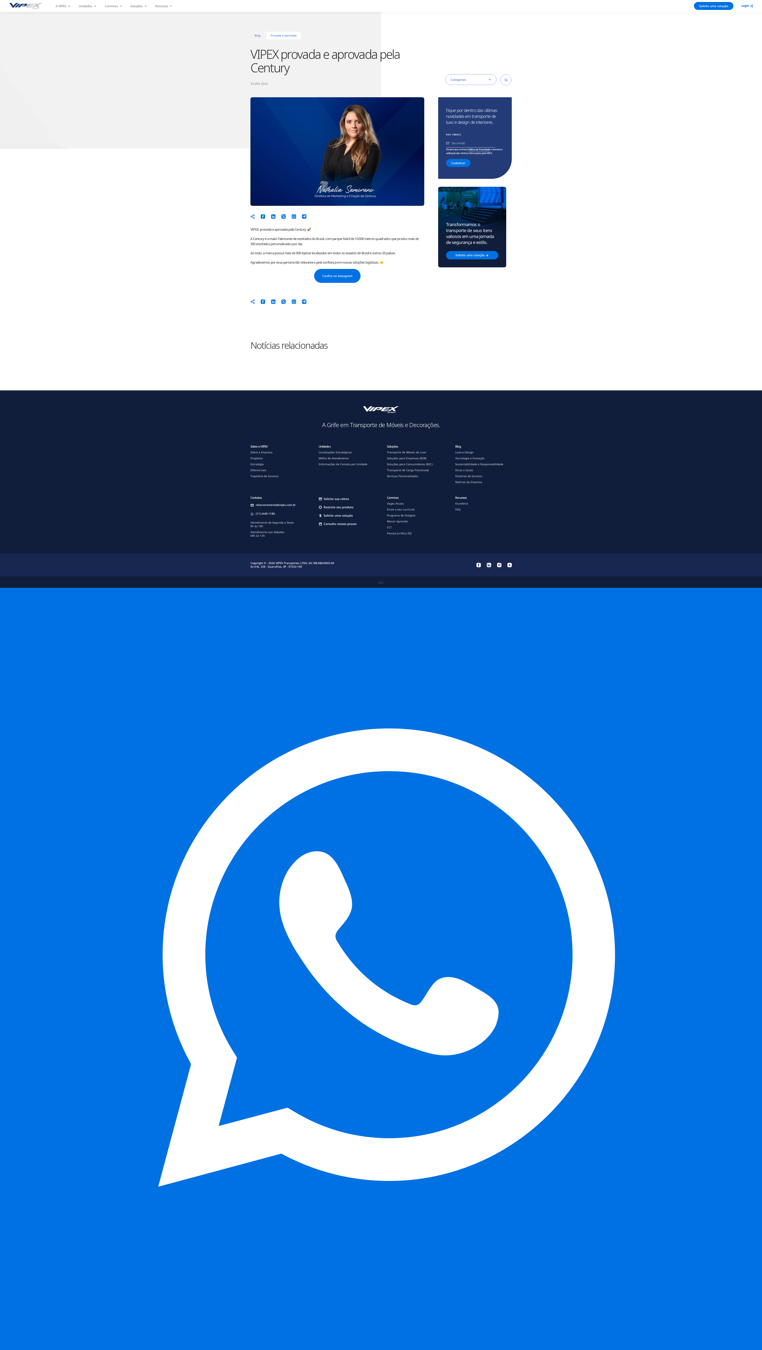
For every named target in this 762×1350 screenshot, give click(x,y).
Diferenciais (258, 470)
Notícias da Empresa (468, 482)
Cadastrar (458, 163)
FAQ (458, 509)
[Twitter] (283, 216)
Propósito (256, 458)
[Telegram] (304, 216)
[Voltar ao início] (26, 6)
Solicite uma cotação (713, 6)
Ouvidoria (461, 503)
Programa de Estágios (401, 515)
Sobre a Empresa (261, 452)
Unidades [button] (85, 6)
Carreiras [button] (111, 6)
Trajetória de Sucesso (264, 476)
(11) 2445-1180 (265, 513)
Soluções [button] (136, 6)
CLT (389, 527)
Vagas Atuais (395, 503)
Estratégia (257, 464)
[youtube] (509, 565)
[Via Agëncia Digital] (381, 582)
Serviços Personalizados (402, 476)
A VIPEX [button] (61, 6)
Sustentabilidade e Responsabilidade (479, 464)
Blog (257, 35)
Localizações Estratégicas (335, 452)
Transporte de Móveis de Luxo (406, 452)
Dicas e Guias (464, 470)
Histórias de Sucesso (468, 476)
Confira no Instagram (337, 276)
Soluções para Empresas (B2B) (406, 458)
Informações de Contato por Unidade (343, 464)
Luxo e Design (464, 452)
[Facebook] (263, 216)
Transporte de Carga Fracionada (408, 470)
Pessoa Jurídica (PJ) (399, 533)
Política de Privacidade (479, 149)
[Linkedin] (273, 216)
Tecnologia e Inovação (469, 458)
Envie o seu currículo (401, 509)
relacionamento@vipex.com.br (276, 505)
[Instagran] (499, 565)
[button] (381, 969)
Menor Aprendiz (397, 521)
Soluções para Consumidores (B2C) (410, 464)
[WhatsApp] (294, 216)
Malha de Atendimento (334, 458)
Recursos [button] (161, 6)
